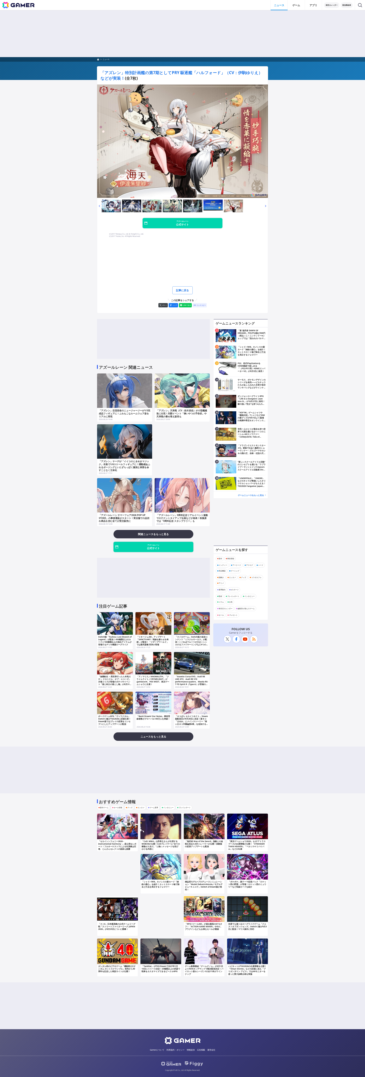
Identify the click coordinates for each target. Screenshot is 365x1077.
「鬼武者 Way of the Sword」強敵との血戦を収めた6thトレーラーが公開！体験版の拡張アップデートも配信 (204, 844)
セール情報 (118, 807)
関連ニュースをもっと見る (153, 534)
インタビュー (249, 596)
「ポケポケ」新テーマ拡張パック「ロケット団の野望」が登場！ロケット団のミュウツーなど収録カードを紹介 (247, 884)
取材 (220, 596)
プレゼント (233, 615)
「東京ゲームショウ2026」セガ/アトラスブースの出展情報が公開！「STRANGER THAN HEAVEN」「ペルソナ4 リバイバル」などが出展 (247, 845)
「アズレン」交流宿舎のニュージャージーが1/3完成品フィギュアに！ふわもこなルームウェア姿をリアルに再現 (124, 413)
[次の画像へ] (182, 141)
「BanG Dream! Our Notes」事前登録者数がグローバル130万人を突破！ (153, 717)
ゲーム (296, 5)
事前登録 (230, 558)
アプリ (313, 5)
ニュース (279, 5)
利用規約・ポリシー (175, 1049)
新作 (220, 558)
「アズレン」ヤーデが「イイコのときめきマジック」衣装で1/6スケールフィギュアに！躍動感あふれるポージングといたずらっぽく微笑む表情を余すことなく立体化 (124, 466)
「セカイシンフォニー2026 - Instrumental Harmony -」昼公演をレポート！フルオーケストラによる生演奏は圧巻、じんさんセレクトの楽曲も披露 (117, 845)
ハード (260, 565)
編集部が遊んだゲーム (246, 608)
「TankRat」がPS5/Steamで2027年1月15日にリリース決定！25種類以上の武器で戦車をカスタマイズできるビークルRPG (161, 969)
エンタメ (232, 577)
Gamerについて (157, 1049)
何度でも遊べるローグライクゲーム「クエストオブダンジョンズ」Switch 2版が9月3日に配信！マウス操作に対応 (247, 926)
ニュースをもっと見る (153, 736)
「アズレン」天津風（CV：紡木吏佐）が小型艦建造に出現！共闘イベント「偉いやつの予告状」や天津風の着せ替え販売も (181, 413)
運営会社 (211, 1049)
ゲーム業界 (154, 807)
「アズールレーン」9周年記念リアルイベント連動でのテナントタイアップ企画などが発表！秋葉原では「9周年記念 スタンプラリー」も (182, 518)
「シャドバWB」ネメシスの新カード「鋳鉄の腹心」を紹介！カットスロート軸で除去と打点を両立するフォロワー (161, 884)
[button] (99, 206)
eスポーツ (235, 589)
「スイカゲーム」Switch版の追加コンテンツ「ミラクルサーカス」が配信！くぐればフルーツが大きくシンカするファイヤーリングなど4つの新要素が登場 (191, 642)
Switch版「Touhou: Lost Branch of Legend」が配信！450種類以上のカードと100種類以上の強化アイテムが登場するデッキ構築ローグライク (115, 640)
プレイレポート (233, 596)
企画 (230, 602)
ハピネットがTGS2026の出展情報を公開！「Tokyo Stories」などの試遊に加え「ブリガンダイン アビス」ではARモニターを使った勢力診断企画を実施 (247, 970)
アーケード (236, 565)
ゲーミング (235, 571)
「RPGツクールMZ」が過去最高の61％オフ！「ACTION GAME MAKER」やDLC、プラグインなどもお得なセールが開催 (203, 926)
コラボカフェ (256, 577)
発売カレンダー (332, 5)
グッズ (243, 577)
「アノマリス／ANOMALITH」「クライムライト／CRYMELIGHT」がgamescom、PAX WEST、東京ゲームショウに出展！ (153, 680)
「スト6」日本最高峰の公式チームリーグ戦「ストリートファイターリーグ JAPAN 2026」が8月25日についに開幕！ (116, 926)
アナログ (249, 565)
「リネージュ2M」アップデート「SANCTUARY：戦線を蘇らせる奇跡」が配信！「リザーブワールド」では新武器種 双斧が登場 (153, 640)
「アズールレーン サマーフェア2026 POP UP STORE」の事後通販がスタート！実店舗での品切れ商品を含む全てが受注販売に (124, 518)
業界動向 (222, 589)
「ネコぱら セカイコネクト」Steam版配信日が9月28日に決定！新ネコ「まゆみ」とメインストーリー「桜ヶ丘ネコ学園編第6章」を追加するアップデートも (191, 721)
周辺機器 (222, 571)
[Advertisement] (182, 34)
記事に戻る (182, 290)
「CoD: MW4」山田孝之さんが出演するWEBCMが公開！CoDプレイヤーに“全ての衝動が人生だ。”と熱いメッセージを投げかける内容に (161, 845)
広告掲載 (201, 1049)
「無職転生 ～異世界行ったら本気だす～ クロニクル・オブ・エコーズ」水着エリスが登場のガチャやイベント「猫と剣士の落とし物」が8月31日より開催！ (115, 681)
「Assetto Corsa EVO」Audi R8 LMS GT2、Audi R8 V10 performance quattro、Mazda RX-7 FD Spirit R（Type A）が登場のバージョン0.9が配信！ (191, 681)
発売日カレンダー (225, 608)
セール (221, 615)
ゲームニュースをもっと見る (251, 495)
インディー (223, 565)
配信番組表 (346, 5)
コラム (221, 602)
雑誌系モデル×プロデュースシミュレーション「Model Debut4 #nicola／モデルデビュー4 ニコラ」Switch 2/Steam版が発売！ (203, 885)
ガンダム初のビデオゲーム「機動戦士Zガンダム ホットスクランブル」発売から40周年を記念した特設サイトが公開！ (116, 969)
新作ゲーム (104, 807)
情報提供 (191, 1049)
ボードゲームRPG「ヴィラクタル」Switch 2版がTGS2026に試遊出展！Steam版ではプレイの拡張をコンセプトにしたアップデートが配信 (114, 720)
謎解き (221, 577)
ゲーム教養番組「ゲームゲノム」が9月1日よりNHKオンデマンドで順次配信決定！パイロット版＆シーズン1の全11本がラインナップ (204, 970)
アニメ (221, 583)
